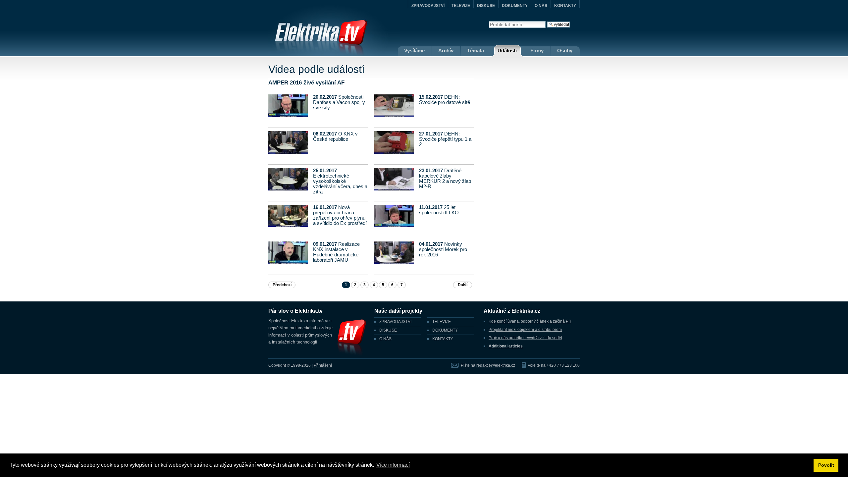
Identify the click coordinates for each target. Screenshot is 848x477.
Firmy (537, 50)
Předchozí (282, 285)
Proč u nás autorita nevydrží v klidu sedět (525, 338)
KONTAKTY (565, 5)
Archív (445, 50)
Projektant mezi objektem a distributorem (525, 329)
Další (462, 285)
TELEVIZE (460, 5)
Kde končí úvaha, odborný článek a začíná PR (530, 321)
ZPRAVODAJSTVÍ (428, 5)
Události (507, 50)
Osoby (564, 50)
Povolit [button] (826, 465)
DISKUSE (486, 5)
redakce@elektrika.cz (495, 365)
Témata (475, 50)
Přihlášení (323, 365)
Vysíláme (414, 50)
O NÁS (541, 5)
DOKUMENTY (515, 5)
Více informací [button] (393, 465)
